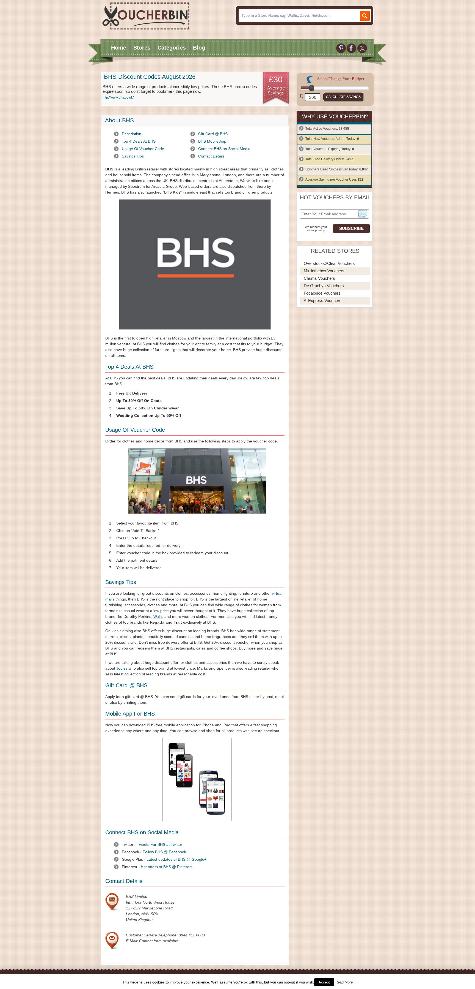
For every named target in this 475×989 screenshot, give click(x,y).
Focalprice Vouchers (322, 293)
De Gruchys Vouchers (324, 285)
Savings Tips (133, 156)
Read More (344, 982)
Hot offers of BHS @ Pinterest (166, 867)
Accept (324, 982)
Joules (122, 668)
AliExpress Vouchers (322, 300)
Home (118, 48)
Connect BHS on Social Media (224, 148)
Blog (199, 48)
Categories (172, 48)
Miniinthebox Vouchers (324, 270)
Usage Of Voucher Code (143, 148)
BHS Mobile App (212, 141)
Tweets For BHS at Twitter (159, 844)
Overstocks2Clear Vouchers (329, 263)
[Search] (365, 16)
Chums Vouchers (319, 278)
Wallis (158, 616)
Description (131, 134)
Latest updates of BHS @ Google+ (176, 859)
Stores (141, 48)
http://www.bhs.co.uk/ (118, 97)
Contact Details (211, 156)
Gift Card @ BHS (213, 134)
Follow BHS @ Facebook (164, 852)
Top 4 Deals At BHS (139, 141)
